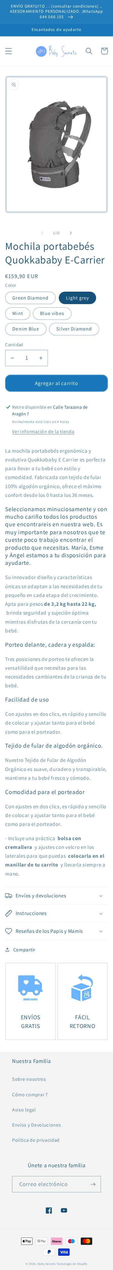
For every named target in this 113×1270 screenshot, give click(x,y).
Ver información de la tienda (43, 431)
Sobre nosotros (29, 1079)
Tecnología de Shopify (72, 1264)
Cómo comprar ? (30, 1094)
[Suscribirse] (93, 1184)
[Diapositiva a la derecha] (70, 233)
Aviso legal (24, 1110)
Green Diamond (30, 298)
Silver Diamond (74, 329)
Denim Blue (25, 329)
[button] (8, 51)
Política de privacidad (36, 1140)
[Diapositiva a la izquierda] (42, 233)
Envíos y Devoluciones (36, 1125)
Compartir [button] (24, 950)
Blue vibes (52, 313)
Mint (17, 313)
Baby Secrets (47, 1264)
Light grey (77, 298)
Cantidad (14, 344)
